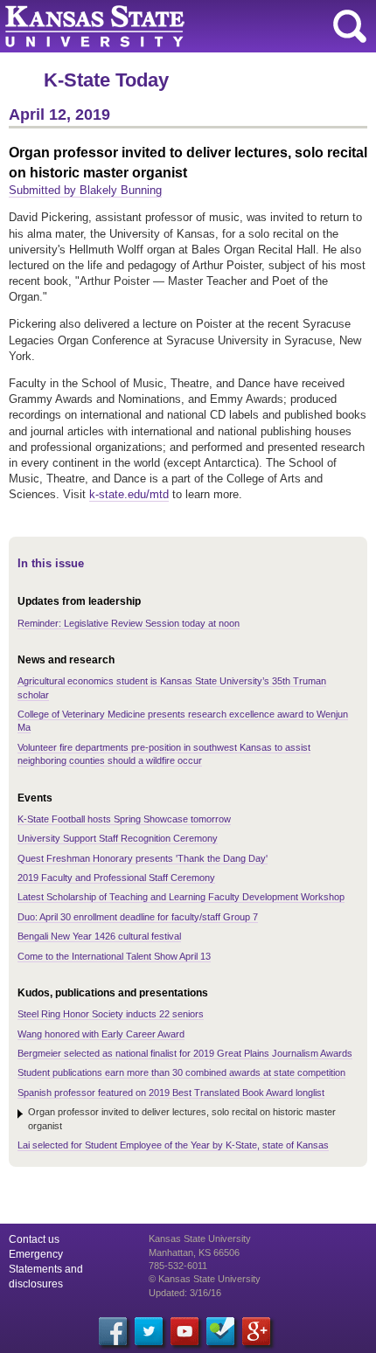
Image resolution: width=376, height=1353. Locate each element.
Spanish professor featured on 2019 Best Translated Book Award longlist (170, 1092)
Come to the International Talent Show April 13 (114, 956)
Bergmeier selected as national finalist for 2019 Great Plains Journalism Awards (184, 1053)
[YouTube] (184, 1331)
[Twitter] (149, 1331)
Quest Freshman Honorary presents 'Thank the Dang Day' (142, 858)
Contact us (34, 1239)
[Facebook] (113, 1331)
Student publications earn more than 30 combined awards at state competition (181, 1072)
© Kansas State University (205, 1278)
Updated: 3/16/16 (185, 1292)
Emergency (36, 1254)
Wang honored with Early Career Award (101, 1034)
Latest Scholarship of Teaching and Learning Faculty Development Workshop (181, 897)
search (349, 26)
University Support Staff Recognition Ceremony (117, 838)
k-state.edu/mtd (129, 494)
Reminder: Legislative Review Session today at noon (128, 623)
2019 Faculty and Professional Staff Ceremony (116, 877)
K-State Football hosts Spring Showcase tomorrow (124, 819)
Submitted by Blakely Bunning (85, 190)
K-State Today (106, 80)
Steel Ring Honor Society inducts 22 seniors (110, 1014)
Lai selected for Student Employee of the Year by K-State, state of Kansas (173, 1145)
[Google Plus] (256, 1331)
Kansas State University (159, 26)
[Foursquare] (220, 1331)
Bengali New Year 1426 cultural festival (99, 936)
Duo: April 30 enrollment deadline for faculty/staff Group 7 (137, 917)
